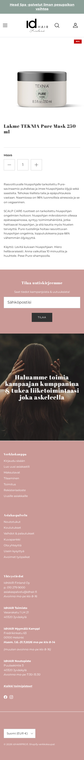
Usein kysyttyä (14, 551)
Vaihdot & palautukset (19, 533)
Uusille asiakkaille (16, 496)
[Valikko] (5, 25)
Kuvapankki (12, 539)
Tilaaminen (11, 478)
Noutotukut (12, 522)
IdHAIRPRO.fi (20, 744)
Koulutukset (12, 527)
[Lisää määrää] (36, 164)
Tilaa (42, 317)
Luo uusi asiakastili (17, 466)
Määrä (8, 155)
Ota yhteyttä (12, 545)
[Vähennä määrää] (9, 164)
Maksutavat (12, 472)
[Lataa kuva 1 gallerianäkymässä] (42, 79)
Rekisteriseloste (15, 490)
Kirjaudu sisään (14, 461)
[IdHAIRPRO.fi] (37, 25)
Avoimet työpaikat (17, 557)
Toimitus (10, 484)
